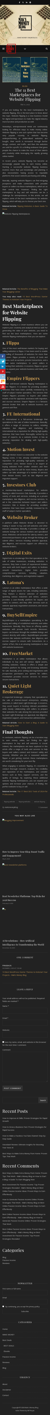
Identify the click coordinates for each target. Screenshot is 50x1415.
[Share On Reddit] (2, 376)
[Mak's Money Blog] (25, 23)
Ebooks (7, 1351)
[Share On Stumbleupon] (2, 381)
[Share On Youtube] (2, 386)
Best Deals (7, 1340)
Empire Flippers (23, 378)
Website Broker (22, 517)
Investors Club (21, 485)
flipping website (9, 802)
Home (5, 1329)
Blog (25, 86)
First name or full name (11, 1289)
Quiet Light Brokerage (16, 688)
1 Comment (43, 807)
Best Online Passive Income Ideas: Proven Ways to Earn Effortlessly (23, 1191)
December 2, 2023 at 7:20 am (11, 968)
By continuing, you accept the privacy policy (22, 1306)
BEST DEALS (9, 1345)
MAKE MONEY (8, 1334)
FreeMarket (21, 653)
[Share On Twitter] (2, 361)
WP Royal (30, 1410)
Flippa (12, 343)
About (4, 1384)
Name (5, 1006)
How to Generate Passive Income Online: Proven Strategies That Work (24, 1220)
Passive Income (9, 1260)
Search (43, 1100)
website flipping (39, 802)
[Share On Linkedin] (2, 366)
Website (5, 1030)
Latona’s (15, 582)
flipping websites (24, 802)
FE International (23, 414)
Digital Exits (19, 553)
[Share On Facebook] (2, 356)
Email (5, 1018)
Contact (5, 1395)
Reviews (6, 1263)
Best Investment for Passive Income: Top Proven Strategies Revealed (21, 1235)
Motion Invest (21, 449)
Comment (6, 1050)
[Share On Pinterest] (2, 371)
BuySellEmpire (22, 615)
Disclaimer (6, 1389)
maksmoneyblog (11, 807)
